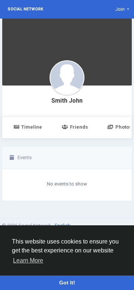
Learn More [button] (28, 260)
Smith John (67, 100)
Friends (79, 127)
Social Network (25, 9)
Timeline (31, 127)
